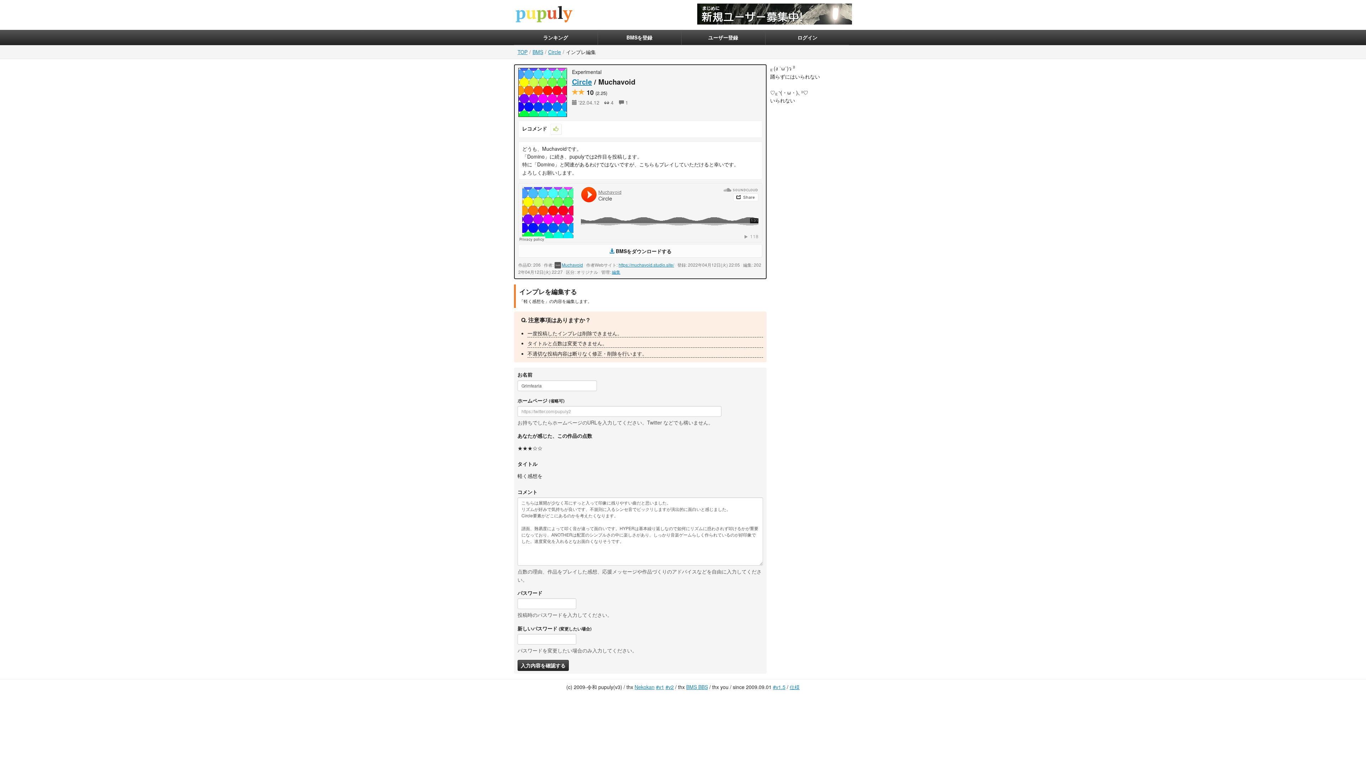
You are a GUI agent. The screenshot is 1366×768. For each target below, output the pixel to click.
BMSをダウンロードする (643, 251)
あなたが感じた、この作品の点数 (555, 435)
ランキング (555, 37)
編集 (616, 272)
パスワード (530, 592)
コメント (528, 491)
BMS (538, 51)
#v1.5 (779, 686)
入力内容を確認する (543, 665)
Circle (554, 51)
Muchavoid (572, 265)
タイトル (528, 463)
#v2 (670, 686)
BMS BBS (697, 686)
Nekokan (645, 686)
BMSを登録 (639, 37)
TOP (523, 51)
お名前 (525, 374)
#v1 (660, 686)
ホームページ (541, 400)
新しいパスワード (555, 628)
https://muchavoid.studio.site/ (646, 265)
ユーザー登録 (723, 37)
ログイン (807, 37)
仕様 (795, 686)
